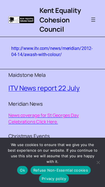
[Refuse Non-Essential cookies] (98, 162)
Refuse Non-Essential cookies (60, 170)
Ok (22, 170)
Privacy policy (54, 178)
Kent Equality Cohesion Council (60, 20)
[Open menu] (93, 19)
